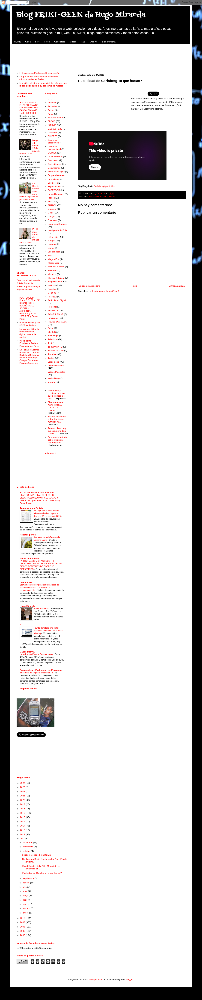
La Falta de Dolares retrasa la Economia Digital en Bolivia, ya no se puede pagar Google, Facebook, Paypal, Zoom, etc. (29, 356)
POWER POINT (55, 314)
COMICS (52, 152)
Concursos (53, 160)
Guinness (52, 220)
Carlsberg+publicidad (104, 186)
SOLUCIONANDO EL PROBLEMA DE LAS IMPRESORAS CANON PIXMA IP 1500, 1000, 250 (29, 107)
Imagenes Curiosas (57, 224)
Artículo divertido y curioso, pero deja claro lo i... (57, 431)
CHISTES (52, 136)
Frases (51, 197)
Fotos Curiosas (55, 194)
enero (26, 912)
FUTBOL (52, 205)
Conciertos (59, 41)
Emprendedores (56, 175)
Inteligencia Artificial (57, 230)
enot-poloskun (96, 979)
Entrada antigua (177, 286)
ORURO (52, 293)
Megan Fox (53, 259)
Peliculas (52, 296)
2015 (23, 821)
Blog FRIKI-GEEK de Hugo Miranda (81, 15)
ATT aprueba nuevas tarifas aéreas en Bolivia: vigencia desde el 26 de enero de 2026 (47, 513)
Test (50, 343)
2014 (23, 825)
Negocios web (55, 281)
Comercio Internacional (54, 147)
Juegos (51, 240)
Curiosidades (54, 164)
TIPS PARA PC (55, 347)
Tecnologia (53, 335)
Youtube (52, 382)
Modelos (52, 274)
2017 (23, 813)
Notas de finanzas (29, 558)
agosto (26, 882)
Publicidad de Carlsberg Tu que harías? (42, 873)
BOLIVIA (52, 125)
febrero (27, 908)
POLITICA (53, 310)
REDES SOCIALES (57, 321)
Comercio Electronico (53, 141)
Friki (37, 41)
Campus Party (55, 129)
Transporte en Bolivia (31, 508)
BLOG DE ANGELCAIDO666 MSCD (38, 492)
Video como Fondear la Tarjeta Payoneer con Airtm (29, 343)
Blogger (129, 979)
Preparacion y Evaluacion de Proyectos (41, 670)
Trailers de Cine (56, 350)
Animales (52, 106)
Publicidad (94, 197)
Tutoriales (53, 354)
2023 (23, 787)
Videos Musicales (56, 372)
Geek (28, 41)
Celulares (52, 132)
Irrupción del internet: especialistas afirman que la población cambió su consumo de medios (43, 84)
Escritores (53, 183)
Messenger (53, 263)
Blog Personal (109, 41)
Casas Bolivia (27, 651)
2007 (23, 931)
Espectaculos (54, 186)
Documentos (54, 168)
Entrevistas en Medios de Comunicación (39, 73)
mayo (26, 895)
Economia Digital (56, 171)
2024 (23, 783)
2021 (23, 795)
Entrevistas (53, 179)
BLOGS (51, 121)
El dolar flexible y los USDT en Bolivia (29, 324)
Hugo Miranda (27, 606)
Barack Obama (55, 117)
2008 (23, 926)
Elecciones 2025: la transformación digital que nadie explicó (29, 333)
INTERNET (53, 236)
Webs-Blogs (54, 378)
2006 (23, 935)
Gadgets (52, 209)
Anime (51, 110)
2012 (23, 834)
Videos (73, 41)
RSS (83, 41)
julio (25, 887)
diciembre (28, 842)
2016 (23, 817)
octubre (27, 851)
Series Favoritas (41, 608)
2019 (23, 804)
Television (53, 339)
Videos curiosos (107, 197)
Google (51, 216)
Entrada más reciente (89, 286)
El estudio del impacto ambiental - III (37, 673)
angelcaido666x (24, 289)
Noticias (52, 285)
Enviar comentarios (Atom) (105, 291)
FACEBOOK (54, 190)
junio (25, 891)
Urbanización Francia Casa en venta (37, 654)
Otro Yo (94, 41)
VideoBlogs (53, 362)
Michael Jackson (56, 266)
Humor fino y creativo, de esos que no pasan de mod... (56, 394)
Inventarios (26, 582)
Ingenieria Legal (32, 286)
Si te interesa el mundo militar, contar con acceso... (55, 406)
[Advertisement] (101, 56)
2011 (22, 838)
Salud (50, 328)
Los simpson (54, 251)
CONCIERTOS (55, 156)
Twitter (51, 358)
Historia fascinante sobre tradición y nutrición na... (57, 419)
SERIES (52, 332)
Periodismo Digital (57, 300)
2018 (23, 808)
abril (25, 900)
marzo (26, 904)
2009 (23, 922)
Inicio (134, 286)
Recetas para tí (28, 534)
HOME (17, 41)
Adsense (52, 102)
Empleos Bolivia (28, 688)
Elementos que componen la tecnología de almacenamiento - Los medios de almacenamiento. (39, 587)
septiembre (29, 878)
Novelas (52, 289)
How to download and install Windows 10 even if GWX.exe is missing (48, 631)
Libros (51, 248)
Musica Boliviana (56, 278)
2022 (23, 791)
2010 (23, 918)
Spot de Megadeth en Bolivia (36, 855)
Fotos (47, 41)
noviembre (28, 846)
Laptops (52, 244)
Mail (50, 255)
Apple (50, 114)
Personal (52, 306)
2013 (23, 830)
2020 (23, 800)
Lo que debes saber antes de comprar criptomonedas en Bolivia (38, 78)
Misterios (52, 270)
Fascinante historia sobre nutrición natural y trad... (57, 440)
